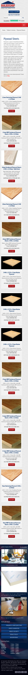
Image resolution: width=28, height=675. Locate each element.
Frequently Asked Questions (14, 625)
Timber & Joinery (11, 30)
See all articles (23, 547)
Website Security (14, 631)
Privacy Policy (14, 634)
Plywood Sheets (21, 30)
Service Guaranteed (14, 628)
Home (3, 30)
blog (8, 75)
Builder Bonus (14, 637)
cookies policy (9, 670)
